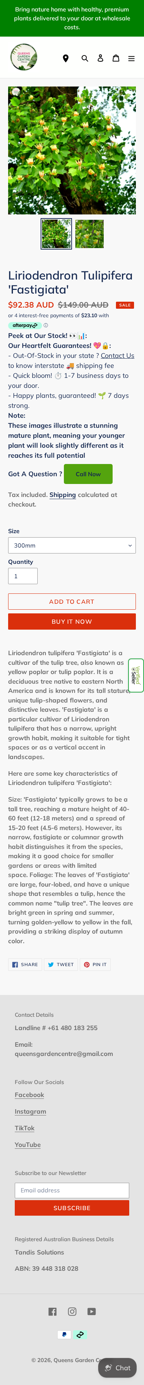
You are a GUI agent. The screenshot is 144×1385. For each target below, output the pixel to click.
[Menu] (131, 57)
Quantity (20, 561)
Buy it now (72, 621)
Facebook (29, 1094)
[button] (136, 675)
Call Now (88, 474)
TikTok (24, 1128)
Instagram (30, 1111)
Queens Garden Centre (83, 1360)
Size (14, 531)
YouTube (28, 1144)
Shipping (62, 494)
